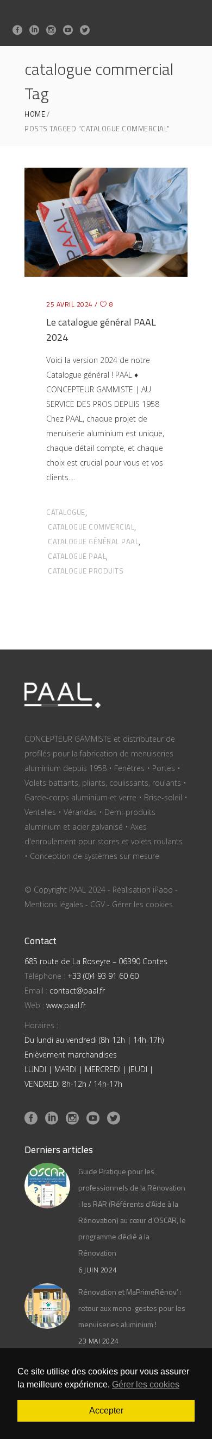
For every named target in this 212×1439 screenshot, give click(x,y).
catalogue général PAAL (93, 541)
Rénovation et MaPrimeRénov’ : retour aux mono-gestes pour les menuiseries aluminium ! (131, 1308)
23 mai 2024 (98, 1341)
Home (34, 114)
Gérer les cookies (142, 904)
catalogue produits (85, 570)
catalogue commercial (91, 526)
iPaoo (163, 889)
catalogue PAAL (77, 556)
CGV (97, 904)
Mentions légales (53, 904)
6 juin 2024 (97, 1270)
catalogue (65, 512)
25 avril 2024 (69, 304)
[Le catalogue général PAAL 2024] (106, 222)
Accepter (106, 1410)
